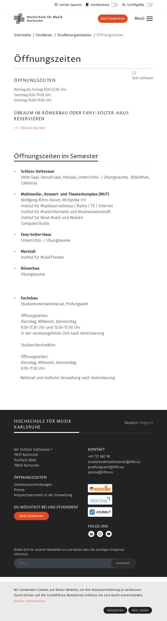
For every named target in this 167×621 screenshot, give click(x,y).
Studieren (44, 35)
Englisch (146, 423)
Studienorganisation (74, 35)
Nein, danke (140, 610)
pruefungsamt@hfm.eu (106, 467)
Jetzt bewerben (113, 18)
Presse (19, 490)
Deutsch (131, 423)
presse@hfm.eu (100, 472)
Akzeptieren (115, 610)
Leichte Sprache (70, 5)
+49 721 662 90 (99, 456)
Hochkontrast (100, 5)
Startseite (22, 35)
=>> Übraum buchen (29, 128)
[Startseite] (42, 18)
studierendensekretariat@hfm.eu (114, 462)
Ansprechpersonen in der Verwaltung (43, 495)
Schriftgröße (135, 5)
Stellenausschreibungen (33, 485)
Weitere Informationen (29, 601)
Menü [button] (142, 18)
